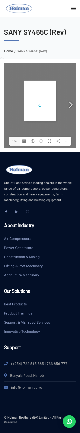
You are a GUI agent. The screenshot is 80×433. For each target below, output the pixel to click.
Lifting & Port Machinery (23, 266)
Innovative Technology (22, 331)
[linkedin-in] (17, 211)
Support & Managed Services (27, 322)
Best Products (15, 304)
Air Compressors (17, 239)
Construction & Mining (22, 257)
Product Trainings (18, 313)
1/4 (14, 141)
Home (8, 51)
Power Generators (18, 248)
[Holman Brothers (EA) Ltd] (19, 8)
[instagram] (27, 211)
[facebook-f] (6, 211)
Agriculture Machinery (21, 275)
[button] (69, 421)
